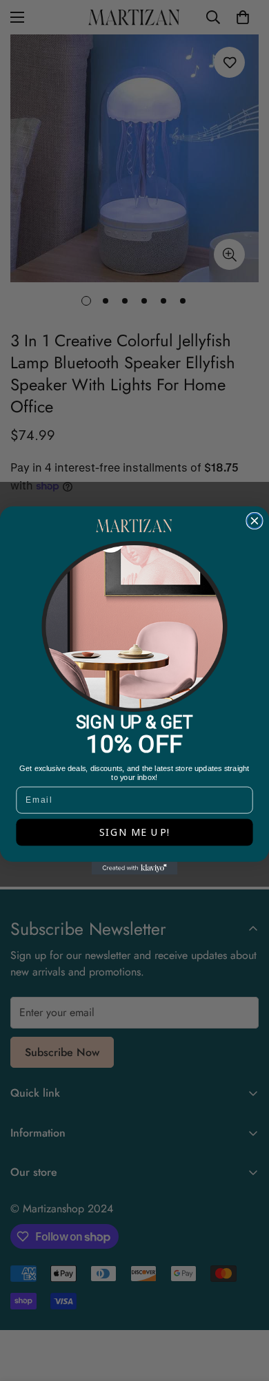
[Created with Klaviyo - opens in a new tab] (135, 868)
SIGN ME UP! (134, 832)
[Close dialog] (254, 520)
